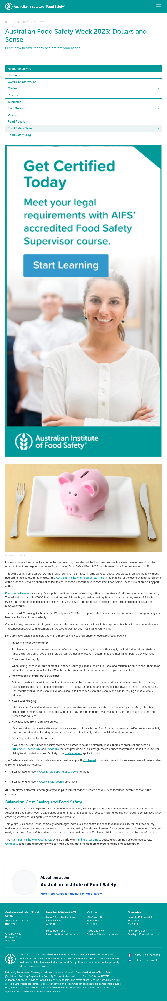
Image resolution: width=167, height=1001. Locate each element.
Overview (14, 75)
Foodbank (53, 749)
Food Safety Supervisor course (57, 771)
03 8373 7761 (97, 931)
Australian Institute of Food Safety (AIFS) (80, 578)
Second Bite (33, 749)
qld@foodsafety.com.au (147, 934)
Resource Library (18, 22)
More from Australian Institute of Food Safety (71, 893)
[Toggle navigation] (158, 6)
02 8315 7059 (57, 931)
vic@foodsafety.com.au (106, 934)
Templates (14, 102)
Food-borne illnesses (18, 593)
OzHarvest (18, 749)
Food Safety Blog (19, 135)
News (41, 22)
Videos (12, 115)
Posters (13, 95)
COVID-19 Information (22, 82)
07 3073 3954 (139, 931)
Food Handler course (51, 781)
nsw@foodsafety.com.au (66, 934)
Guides (12, 88)
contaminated (73, 753)
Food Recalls (16, 121)
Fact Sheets (16, 108)
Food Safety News (20, 128)
